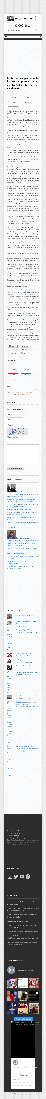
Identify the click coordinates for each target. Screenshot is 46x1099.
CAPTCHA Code (12, 437)
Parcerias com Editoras (13, 833)
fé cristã (17, 392)
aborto (9, 390)
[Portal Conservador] (23, 21)
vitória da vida (26, 394)
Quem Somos (11, 840)
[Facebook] (28, 876)
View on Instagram (21, 1085)
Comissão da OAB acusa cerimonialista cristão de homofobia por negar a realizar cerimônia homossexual (23, 525)
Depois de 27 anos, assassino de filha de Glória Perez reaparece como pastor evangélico (27, 748)
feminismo (25, 392)
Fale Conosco (26, 1096)
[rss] (26, 25)
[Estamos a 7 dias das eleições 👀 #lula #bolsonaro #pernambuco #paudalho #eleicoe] (12, 996)
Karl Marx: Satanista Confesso (25, 666)
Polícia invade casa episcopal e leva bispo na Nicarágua (22, 931)
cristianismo (29, 390)
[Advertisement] (23, 57)
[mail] (29, 25)
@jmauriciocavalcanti (25, 970)
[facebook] (19, 25)
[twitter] (16, 25)
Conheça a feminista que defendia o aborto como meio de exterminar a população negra (27, 624)
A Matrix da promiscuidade (15, 553)
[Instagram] (10, 876)
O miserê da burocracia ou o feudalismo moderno (22, 540)
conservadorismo (18, 390)
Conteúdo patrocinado (13, 831)
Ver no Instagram (24, 1019)
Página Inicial (11, 1096)
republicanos (15, 394)
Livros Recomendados (13, 835)
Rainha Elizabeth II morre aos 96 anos (19, 509)
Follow (34, 1067)
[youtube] (22, 25)
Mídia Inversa (35, 1096)
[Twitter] (16, 876)
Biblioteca (18, 1096)
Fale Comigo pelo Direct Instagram (17, 838)
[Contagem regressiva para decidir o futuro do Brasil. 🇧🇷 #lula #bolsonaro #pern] (12, 983)
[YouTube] (22, 876)
